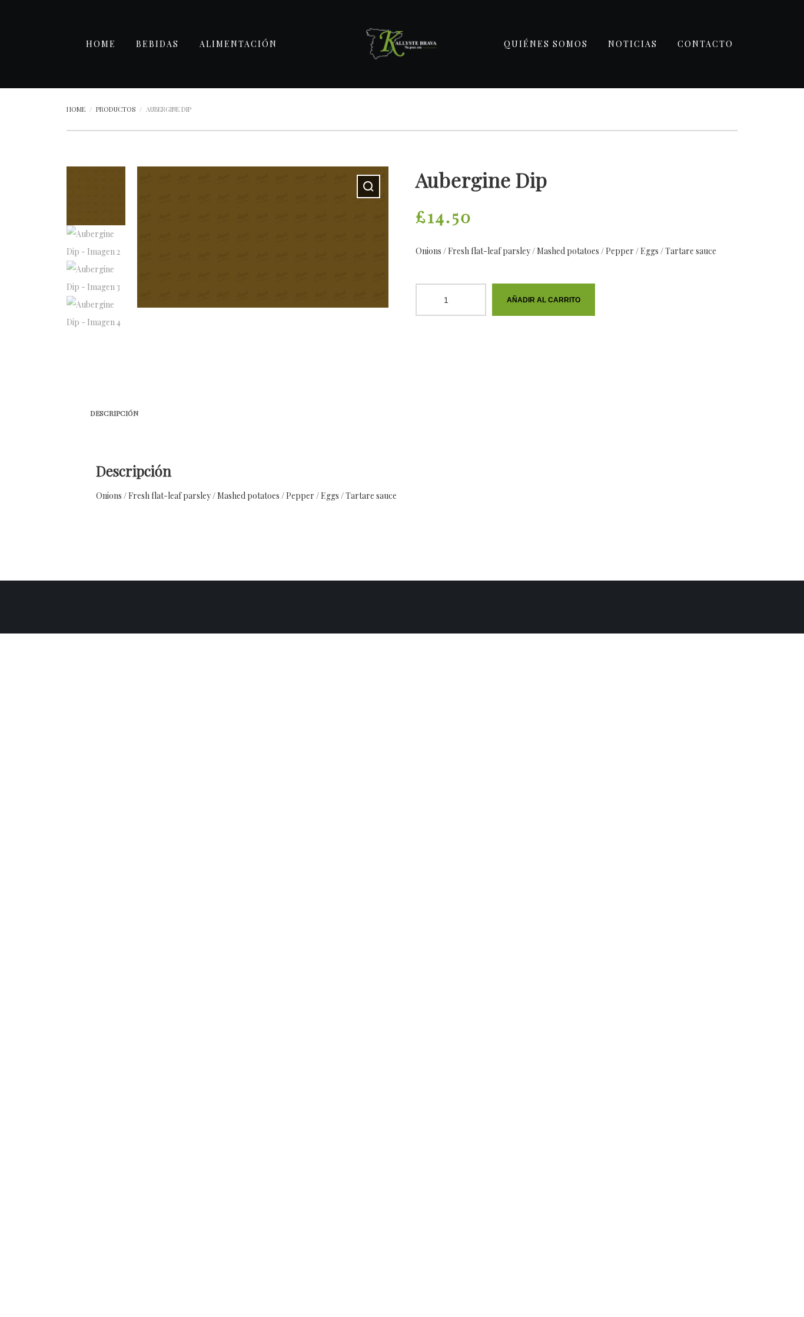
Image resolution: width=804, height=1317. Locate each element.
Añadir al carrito (543, 300)
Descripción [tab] (114, 413)
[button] (368, 186)
